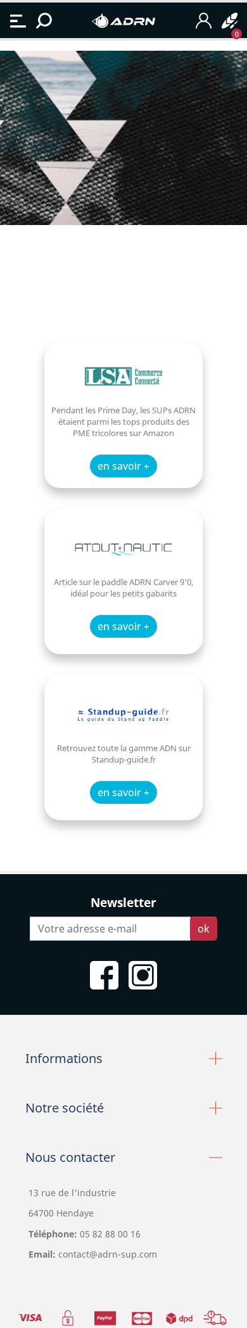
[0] (230, 21)
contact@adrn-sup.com (107, 1254)
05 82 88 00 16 (109, 1234)
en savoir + (123, 466)
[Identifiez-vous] (204, 21)
